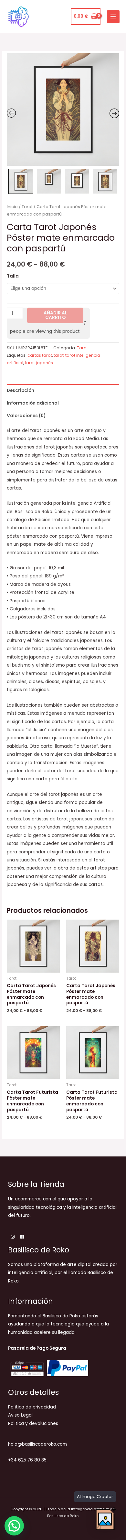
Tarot (27, 206)
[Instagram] (12, 1236)
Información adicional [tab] (33, 403)
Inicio (12, 206)
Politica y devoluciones (33, 1423)
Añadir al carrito (55, 315)
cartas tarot (39, 355)
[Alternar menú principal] (113, 16)
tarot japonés (39, 362)
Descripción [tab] (20, 390)
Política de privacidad (32, 1407)
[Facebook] (22, 1236)
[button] (14, 1525)
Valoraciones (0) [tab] (26, 416)
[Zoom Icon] (63, 109)
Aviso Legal (20, 1415)
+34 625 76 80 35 (27, 1460)
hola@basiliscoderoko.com (37, 1444)
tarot (59, 355)
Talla (13, 276)
